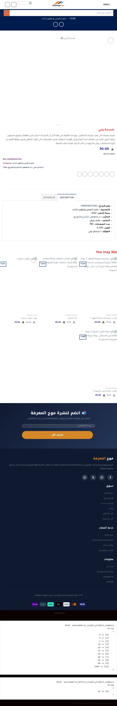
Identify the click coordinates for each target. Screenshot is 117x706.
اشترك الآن (57, 435)
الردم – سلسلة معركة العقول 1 (103, 318)
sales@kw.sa (108, 577)
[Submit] (7, 13)
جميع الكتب (108, 493)
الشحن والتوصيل (106, 551)
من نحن (110, 567)
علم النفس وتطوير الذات (53, 19)
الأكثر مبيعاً (108, 498)
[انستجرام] (102, 477)
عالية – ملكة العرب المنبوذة (105, 391)
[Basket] (13, 4)
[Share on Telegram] (79, 174)
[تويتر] (93, 477)
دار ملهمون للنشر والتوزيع (87, 217)
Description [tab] (67, 197)
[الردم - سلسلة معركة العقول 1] (98, 285)
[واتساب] (85, 477)
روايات (110, 509)
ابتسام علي (38, 168)
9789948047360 (89, 206)
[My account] (7, 4)
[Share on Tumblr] (84, 174)
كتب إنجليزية (108, 519)
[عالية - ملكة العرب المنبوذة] (98, 358)
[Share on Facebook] (106, 174)
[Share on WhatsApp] (111, 174)
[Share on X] (101, 174)
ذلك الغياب (72, 318)
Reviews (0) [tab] (49, 197)
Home (73, 19)
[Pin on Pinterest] (90, 174)
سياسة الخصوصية (105, 572)
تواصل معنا (108, 545)
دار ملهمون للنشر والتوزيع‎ (20, 168)
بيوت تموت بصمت (28, 318)
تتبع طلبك (108, 535)
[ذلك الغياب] (58, 285)
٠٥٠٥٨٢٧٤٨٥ (109, 582)
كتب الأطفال (108, 514)
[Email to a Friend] (95, 174)
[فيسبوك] (110, 477)
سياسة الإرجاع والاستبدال (102, 540)
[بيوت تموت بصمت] (18, 285)
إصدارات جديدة (107, 503)
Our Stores (59, 613)
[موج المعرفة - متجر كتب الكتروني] (58, 4)
